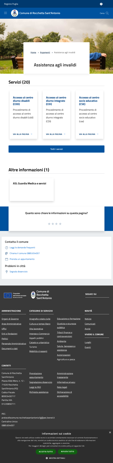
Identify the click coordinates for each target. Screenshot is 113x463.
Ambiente (61, 341)
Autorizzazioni (63, 355)
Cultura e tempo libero (39, 323)
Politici (5, 338)
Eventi (88, 347)
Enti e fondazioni (9, 333)
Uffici (4, 328)
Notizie (88, 318)
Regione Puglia (11, 3)
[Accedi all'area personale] (101, 4)
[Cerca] (107, 13)
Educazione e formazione (68, 318)
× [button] (110, 433)
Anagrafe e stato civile (39, 318)
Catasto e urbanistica (39, 342)
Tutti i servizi (56, 149)
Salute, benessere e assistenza (66, 348)
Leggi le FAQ (35, 387)
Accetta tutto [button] (46, 451)
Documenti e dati (10, 348)
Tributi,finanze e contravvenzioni (64, 334)
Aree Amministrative (11, 323)
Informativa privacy (66, 382)
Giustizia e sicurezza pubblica (66, 325)
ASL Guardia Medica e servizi (29, 183)
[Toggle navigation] (5, 13)
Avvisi (87, 328)
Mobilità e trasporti (38, 351)
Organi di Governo (10, 318)
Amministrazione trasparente (65, 375)
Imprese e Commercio (39, 333)
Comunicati (90, 323)
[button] (56, 458)
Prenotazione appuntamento (36, 375)
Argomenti (45, 52)
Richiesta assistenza (38, 392)
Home (33, 52)
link (83, 446)
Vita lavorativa (36, 328)
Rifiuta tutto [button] (67, 451)
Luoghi (88, 342)
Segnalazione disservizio (40, 382)
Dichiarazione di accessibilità (64, 394)
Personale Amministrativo (14, 343)
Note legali (62, 387)
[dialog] (56, 446)
